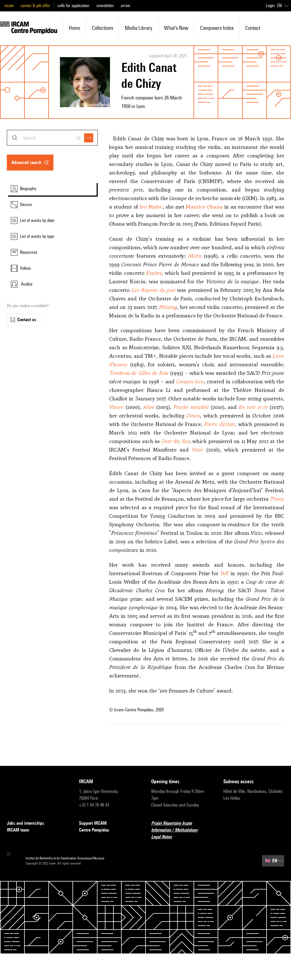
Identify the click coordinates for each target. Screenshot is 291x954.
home (74, 28)
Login (270, 5)
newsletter (105, 5)
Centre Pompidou (94, 830)
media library (138, 28)
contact (252, 28)
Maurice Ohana (204, 206)
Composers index (217, 28)
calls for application (73, 5)
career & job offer (35, 5)
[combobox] (52, 138)
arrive (125, 5)
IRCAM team (18, 830)
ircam (9, 5)
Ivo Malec (151, 206)
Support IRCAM (93, 823)
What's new (176, 28)
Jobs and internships (25, 823)
